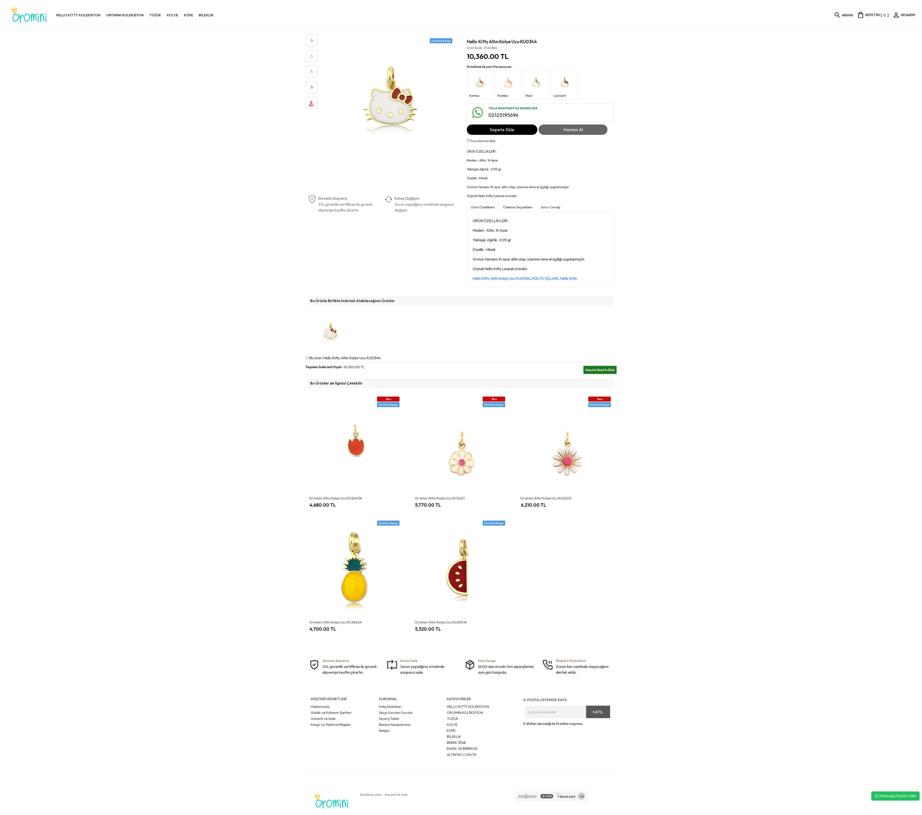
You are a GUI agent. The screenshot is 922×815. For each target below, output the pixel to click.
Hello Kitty (568, 278)
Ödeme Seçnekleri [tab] (518, 207)
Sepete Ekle (502, 129)
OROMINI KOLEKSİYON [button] (125, 15)
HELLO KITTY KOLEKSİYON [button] (78, 15)
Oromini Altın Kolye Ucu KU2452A (335, 622)
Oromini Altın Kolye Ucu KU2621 (440, 498)
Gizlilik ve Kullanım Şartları (331, 712)
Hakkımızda (320, 706)
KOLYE (452, 724)
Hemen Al (573, 129)
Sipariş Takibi (389, 718)
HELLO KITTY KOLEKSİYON (468, 706)
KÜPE (451, 730)
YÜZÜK (452, 718)
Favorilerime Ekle (482, 141)
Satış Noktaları (390, 706)
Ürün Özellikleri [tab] (483, 207)
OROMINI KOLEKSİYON (465, 712)
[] (873, 14)
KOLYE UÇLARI (545, 278)
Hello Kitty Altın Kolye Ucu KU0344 (501, 278)
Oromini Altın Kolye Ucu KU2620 (545, 498)
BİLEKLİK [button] (206, 15)
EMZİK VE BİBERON (462, 748)
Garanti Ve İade (396, 794)
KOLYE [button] (172, 15)
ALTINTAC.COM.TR (461, 754)
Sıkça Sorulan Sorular (396, 712)
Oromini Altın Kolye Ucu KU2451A (441, 622)
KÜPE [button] (188, 15)
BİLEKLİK (454, 736)
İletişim (384, 730)
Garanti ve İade (323, 718)
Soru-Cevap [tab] (550, 207)
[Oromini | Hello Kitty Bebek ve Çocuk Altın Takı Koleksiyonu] (29, 15)
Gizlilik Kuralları (371, 794)
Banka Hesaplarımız (395, 724)
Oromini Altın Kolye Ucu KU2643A (335, 498)
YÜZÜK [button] (155, 15)
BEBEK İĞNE (456, 742)
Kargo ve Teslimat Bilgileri (331, 724)
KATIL (598, 711)
